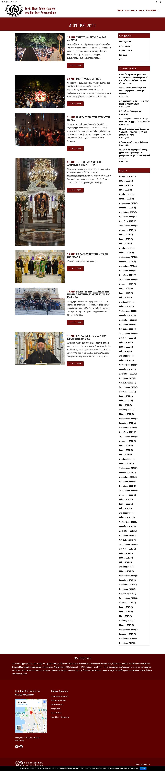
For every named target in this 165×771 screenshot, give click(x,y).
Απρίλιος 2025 (125, 248)
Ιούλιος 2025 (124, 234)
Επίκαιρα (123, 55)
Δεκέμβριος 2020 (126, 477)
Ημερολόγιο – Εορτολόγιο (60, 717)
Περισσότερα (75, 65)
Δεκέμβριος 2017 (126, 638)
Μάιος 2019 (124, 562)
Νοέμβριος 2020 (126, 481)
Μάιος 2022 (124, 405)
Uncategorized (125, 41)
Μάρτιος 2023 (125, 360)
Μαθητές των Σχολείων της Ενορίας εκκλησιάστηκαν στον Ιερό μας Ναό (88, 294)
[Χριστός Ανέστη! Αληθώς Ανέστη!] (40, 47)
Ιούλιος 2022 (124, 396)
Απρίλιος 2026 (125, 194)
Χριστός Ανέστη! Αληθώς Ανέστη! (86, 39)
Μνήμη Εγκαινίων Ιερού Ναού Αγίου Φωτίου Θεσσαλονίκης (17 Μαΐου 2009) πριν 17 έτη (134, 132)
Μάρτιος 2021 (125, 463)
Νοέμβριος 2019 (126, 535)
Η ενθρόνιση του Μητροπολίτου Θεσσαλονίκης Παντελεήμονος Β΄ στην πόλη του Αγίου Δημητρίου (133, 77)
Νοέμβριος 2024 (126, 270)
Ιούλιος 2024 (124, 288)
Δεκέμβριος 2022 (126, 374)
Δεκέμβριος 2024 (126, 266)
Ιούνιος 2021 (124, 450)
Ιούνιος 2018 (124, 611)
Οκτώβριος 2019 (126, 540)
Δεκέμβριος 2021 (126, 427)
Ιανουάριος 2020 (126, 526)
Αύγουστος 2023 (126, 338)
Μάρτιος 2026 (125, 199)
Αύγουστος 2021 (126, 441)
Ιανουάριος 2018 (126, 634)
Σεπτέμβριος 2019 (127, 544)
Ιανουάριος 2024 (126, 315)
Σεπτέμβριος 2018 (127, 598)
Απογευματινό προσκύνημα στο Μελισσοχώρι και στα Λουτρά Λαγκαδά (132, 91)
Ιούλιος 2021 (124, 445)
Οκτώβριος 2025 (126, 221)
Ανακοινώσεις (125, 46)
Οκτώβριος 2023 (126, 329)
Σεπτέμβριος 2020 (127, 490)
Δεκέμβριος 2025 (126, 212)
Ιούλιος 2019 (124, 553)
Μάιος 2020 (124, 508)
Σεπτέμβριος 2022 (127, 387)
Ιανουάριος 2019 (126, 580)
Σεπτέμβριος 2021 (127, 436)
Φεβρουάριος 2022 (127, 418)
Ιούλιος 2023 (124, 342)
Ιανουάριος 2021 (126, 472)
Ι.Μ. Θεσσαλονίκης (57, 705)
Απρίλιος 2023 (125, 356)
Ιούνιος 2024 (124, 293)
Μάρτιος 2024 (125, 306)
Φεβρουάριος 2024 (127, 311)
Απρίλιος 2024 (125, 302)
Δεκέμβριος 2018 (126, 585)
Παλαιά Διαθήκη (56, 713)
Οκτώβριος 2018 (126, 593)
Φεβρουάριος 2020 (127, 522)
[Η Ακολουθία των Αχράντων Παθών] (40, 129)
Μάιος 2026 (124, 190)
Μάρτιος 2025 (125, 252)
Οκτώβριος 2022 (126, 383)
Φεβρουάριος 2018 (127, 629)
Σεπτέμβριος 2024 (127, 279)
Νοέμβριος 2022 (126, 378)
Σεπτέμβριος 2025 (127, 226)
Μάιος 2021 (124, 454)
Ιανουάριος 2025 (126, 261)
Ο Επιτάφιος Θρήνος (88, 78)
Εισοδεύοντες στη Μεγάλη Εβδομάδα (87, 256)
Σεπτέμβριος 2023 (127, 333)
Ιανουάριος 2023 (126, 369)
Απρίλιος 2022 (125, 409)
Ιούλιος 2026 (124, 181)
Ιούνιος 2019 (124, 558)
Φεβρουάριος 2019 (127, 576)
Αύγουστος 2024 (126, 284)
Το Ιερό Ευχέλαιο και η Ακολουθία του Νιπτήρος (85, 164)
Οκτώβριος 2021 (126, 432)
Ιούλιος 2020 (124, 499)
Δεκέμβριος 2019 (126, 531)
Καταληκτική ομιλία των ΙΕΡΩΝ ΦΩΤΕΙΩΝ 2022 (87, 337)
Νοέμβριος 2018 (126, 589)
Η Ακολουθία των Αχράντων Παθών (88, 119)
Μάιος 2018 (124, 616)
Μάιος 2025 (124, 243)
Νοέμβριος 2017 (126, 643)
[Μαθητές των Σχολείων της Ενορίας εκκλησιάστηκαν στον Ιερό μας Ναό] (40, 301)
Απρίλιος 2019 (125, 567)
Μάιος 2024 (124, 297)
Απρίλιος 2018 (125, 620)
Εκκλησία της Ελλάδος (58, 700)
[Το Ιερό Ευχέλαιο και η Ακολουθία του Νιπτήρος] (40, 202)
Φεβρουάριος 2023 (127, 365)
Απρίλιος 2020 (125, 513)
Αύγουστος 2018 (126, 602)
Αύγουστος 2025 (126, 230)
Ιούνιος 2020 (124, 504)
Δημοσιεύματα (125, 50)
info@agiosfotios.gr (10, 2)
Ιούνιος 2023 (124, 347)
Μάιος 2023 (124, 351)
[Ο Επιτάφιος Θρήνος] (40, 91)
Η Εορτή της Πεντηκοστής (130, 111)
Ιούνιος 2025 (124, 239)
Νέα (120, 59)
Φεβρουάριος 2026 (127, 203)
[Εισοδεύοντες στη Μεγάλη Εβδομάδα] (40, 266)
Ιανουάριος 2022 (126, 423)
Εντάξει (143, 768)
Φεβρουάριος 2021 (127, 468)
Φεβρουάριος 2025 (127, 257)
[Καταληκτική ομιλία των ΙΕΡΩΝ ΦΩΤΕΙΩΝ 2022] (40, 348)
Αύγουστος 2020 (126, 495)
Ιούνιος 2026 (124, 185)
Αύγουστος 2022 (126, 392)
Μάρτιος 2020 (125, 517)
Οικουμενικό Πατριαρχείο (59, 696)
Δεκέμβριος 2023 (126, 320)
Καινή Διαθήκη (55, 709)
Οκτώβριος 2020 (126, 486)
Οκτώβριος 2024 (126, 275)
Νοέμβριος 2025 (126, 217)
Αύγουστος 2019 (126, 549)
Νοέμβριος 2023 (126, 324)
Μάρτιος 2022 (125, 414)
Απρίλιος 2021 (125, 459)
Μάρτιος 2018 (125, 625)
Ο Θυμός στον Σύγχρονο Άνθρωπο (133, 142)
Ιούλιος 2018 (124, 607)
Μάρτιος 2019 (125, 571)
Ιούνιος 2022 (124, 401)
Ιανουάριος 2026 (126, 208)
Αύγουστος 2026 (126, 176)
